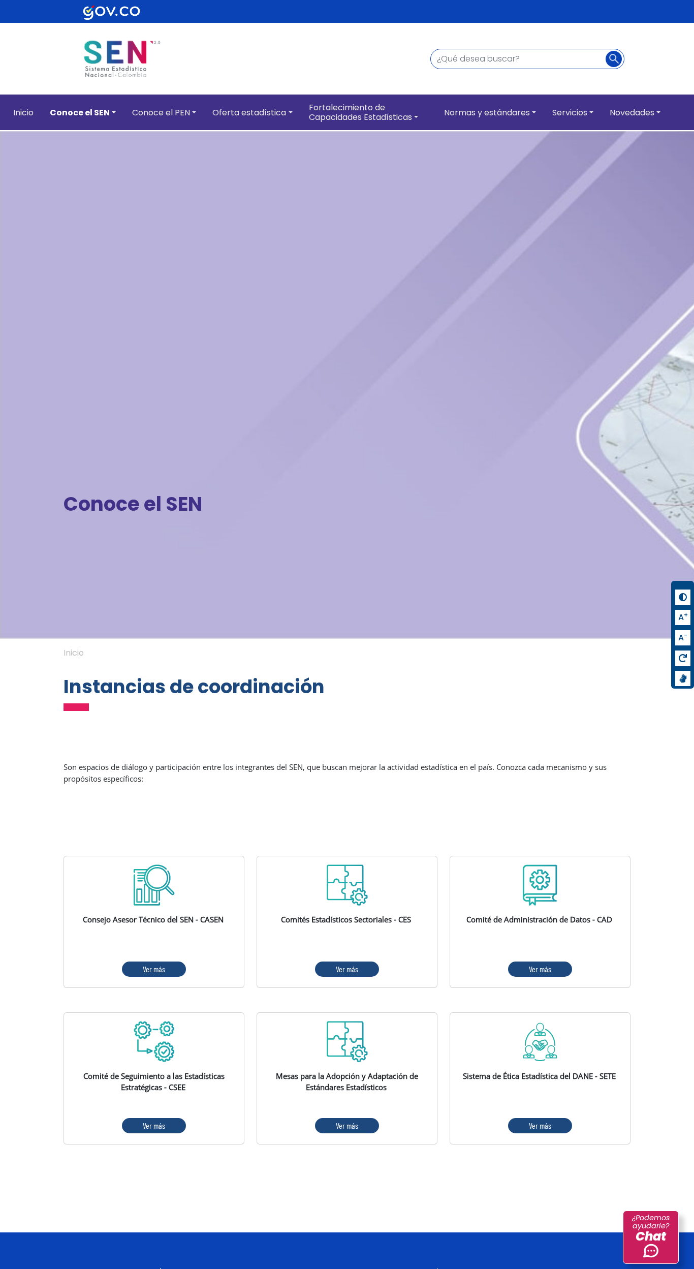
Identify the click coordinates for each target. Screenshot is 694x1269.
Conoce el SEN (80, 112)
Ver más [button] (154, 969)
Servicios (569, 112)
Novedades (632, 112)
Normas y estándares (487, 112)
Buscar (617, 60)
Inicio (23, 112)
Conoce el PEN (161, 112)
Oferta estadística (249, 112)
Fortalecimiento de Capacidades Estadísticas (360, 112)
